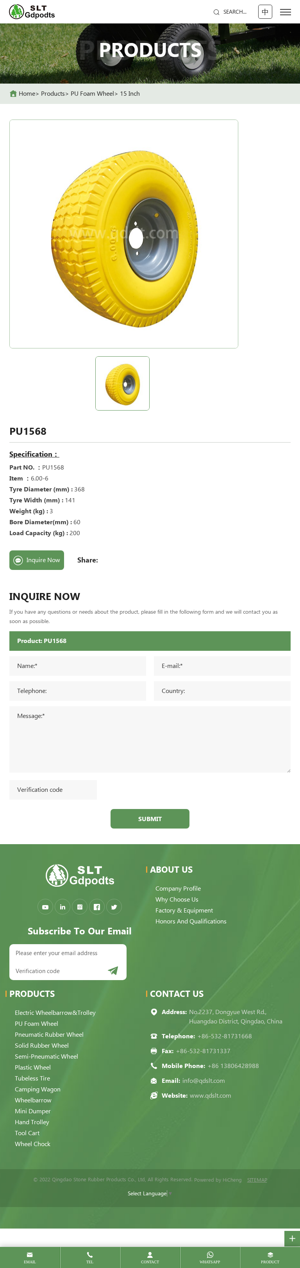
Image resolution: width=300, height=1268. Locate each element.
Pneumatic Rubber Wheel (49, 1034)
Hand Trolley (32, 1122)
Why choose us (176, 899)
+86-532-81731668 (224, 1036)
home (27, 93)
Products (53, 93)
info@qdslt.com (203, 1080)
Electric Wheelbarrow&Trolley (55, 1012)
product (270, 1262)
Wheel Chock (32, 1144)
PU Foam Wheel (92, 93)
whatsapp (210, 1262)
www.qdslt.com (210, 1095)
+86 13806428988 (233, 1066)
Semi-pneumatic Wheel (46, 1056)
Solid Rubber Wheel (42, 1045)
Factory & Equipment (184, 910)
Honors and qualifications (191, 921)
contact (150, 1262)
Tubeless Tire (32, 1078)
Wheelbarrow (33, 1100)
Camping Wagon (38, 1089)
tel (89, 1262)
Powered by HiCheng (218, 1180)
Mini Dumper (33, 1111)
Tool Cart (27, 1133)
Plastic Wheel (33, 1067)
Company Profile (178, 888)
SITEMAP (257, 1180)
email (30, 1262)
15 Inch (130, 93)
